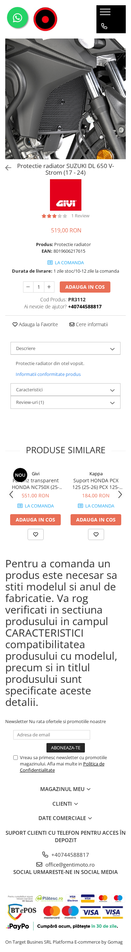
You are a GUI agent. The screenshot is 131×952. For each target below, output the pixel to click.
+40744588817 (69, 854)
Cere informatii (91, 324)
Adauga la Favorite (37, 324)
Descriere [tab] (25, 348)
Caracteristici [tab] (29, 389)
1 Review (80, 215)
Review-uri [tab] (30, 402)
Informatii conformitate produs (48, 374)
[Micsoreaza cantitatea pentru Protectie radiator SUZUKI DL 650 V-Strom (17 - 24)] (28, 287)
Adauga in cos (85, 287)
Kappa (96, 473)
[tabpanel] (65, 98)
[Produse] (106, 14)
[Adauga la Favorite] (36, 534)
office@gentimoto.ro (69, 864)
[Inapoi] (5, 168)
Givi (35, 473)
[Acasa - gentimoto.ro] (45, 19)
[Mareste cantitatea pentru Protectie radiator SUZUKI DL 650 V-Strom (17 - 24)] (49, 287)
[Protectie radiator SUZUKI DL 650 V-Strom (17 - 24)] (65, 98)
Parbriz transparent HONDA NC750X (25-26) (35, 483)
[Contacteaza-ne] (104, 26)
